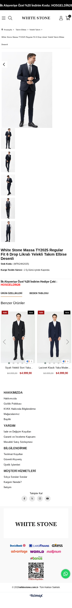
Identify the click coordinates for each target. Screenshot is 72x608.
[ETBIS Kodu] (36, 571)
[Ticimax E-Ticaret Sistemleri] (36, 596)
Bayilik (7, 419)
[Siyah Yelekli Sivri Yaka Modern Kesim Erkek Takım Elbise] (18, 337)
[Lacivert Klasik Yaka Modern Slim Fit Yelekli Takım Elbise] (54, 337)
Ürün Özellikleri (11, 293)
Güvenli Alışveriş (13, 459)
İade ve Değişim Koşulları (17, 431)
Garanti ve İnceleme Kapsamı (20, 437)
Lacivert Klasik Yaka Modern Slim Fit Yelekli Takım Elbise (54, 368)
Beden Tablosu (39, 293)
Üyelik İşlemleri (12, 464)
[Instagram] (40, 499)
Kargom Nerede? (13, 482)
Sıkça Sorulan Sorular (15, 477)
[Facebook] (24, 499)
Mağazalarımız (12, 414)
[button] (9, 363)
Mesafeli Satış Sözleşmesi (18, 442)
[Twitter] (32, 499)
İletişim (7, 487)
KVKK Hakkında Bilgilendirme (20, 409)
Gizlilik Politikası (13, 403)
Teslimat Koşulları (13, 454)
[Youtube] (48, 499)
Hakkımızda (10, 398)
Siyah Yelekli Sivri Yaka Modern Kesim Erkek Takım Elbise (18, 368)
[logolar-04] (36, 523)
